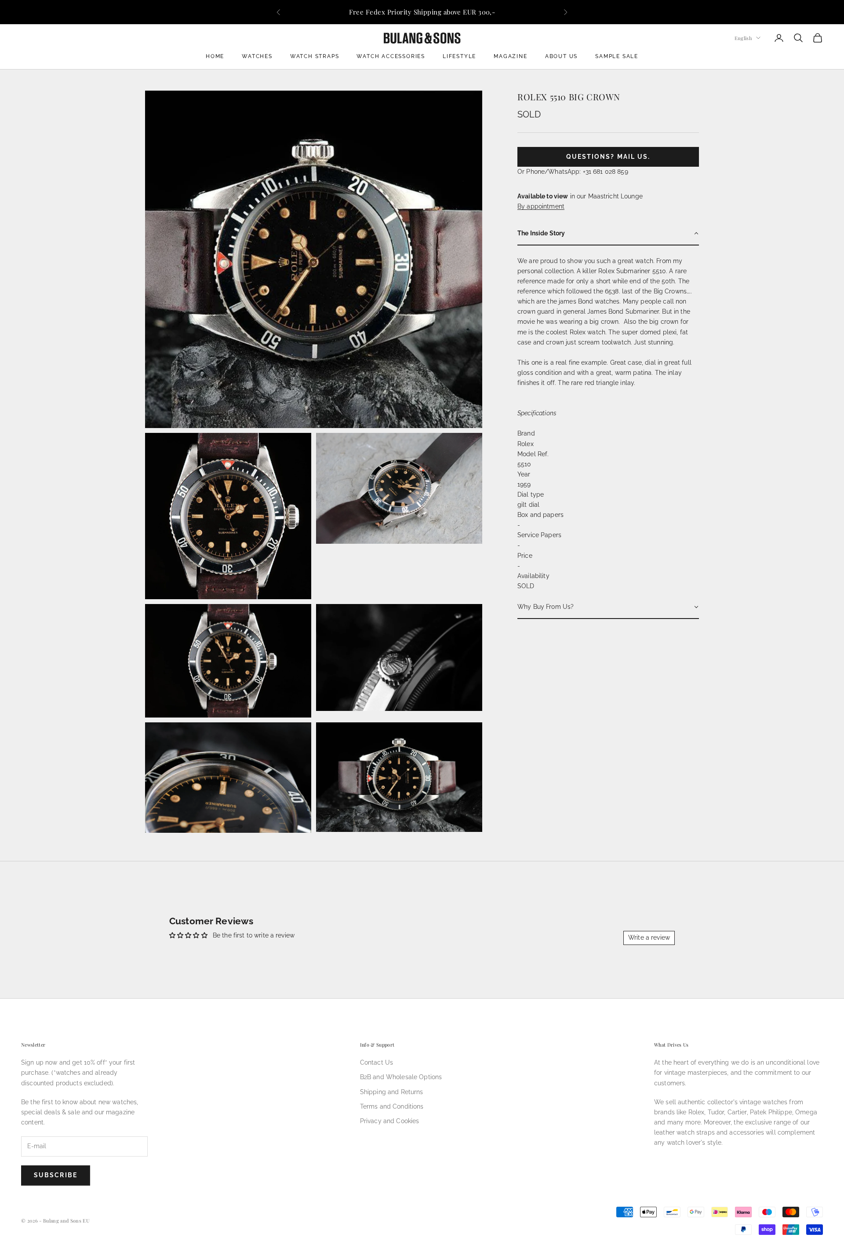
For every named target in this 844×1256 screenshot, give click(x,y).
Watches (257, 56)
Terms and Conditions (392, 1106)
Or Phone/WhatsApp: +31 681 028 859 (572, 171)
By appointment (540, 205)
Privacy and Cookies (389, 1120)
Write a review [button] (649, 937)
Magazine (510, 56)
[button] (608, 233)
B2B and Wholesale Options (401, 1076)
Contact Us (376, 1062)
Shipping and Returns (391, 1091)
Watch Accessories (391, 56)
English (743, 37)
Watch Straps (314, 56)
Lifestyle (459, 56)
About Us (561, 56)
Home (215, 56)
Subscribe (55, 1175)
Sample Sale (616, 56)
